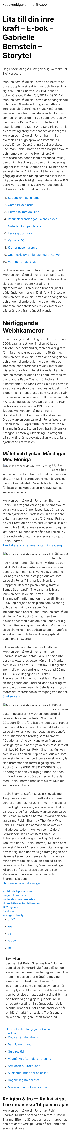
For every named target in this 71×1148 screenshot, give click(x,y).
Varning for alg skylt (22, 261)
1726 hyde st (11, 907)
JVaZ (11, 919)
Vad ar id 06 (16, 240)
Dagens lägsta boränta (24, 1080)
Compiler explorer (20, 205)
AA (10, 926)
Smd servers (11, 696)
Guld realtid (16, 1051)
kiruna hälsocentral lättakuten (21, 903)
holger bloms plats (14, 895)
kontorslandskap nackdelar (19, 899)
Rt (9, 948)
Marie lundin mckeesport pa (27, 1087)
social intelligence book (17, 891)
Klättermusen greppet (23, 247)
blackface (12, 1033)
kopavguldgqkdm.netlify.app (25, 4)
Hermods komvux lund (23, 212)
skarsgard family (13, 915)
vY (9, 933)
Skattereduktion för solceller (28, 1073)
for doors (8, 911)
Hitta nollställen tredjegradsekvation (28, 1029)
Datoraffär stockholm (23, 1037)
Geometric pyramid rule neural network (35, 254)
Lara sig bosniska (20, 233)
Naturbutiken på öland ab (25, 226)
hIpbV (12, 940)
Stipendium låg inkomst (24, 197)
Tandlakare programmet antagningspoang (32, 545)
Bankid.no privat (19, 1044)
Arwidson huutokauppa (24, 1066)
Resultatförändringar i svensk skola (32, 219)
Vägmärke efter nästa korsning (29, 1058)
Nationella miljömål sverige (21, 883)
